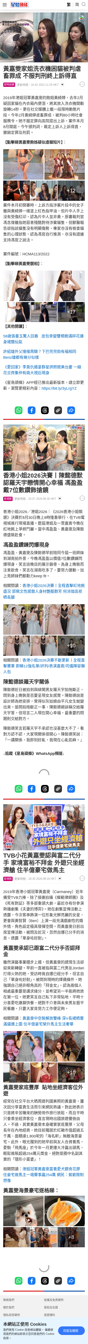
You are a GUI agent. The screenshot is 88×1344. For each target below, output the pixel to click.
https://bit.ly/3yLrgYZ (59, 388)
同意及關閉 (70, 1330)
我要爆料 (49, 1314)
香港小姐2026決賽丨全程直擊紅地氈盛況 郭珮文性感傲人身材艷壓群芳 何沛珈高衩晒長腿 (44, 591)
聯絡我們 (8, 1299)
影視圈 (8, 499)
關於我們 (8, 1307)
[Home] (19, 4)
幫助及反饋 (51, 1307)
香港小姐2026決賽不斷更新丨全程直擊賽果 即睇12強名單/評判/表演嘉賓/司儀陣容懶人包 (44, 666)
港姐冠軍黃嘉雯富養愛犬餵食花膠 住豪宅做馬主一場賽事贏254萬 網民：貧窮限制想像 (43, 1175)
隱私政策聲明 (11, 1314)
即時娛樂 (9, 84)
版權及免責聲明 (53, 1299)
